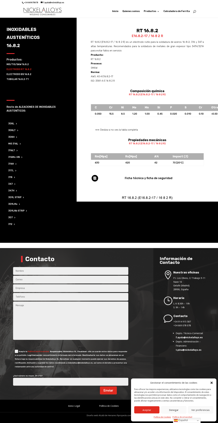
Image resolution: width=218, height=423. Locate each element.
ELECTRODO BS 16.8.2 (19, 74)
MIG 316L (13, 144)
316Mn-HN (14, 157)
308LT (12, 130)
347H (11, 191)
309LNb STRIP (16, 211)
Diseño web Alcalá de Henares (101, 415)
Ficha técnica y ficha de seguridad (148, 178)
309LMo (12, 204)
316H (11, 164)
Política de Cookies (162, 417)
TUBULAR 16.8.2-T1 (18, 79)
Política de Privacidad (38, 352)
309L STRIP (14, 197)
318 (10, 177)
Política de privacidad (182, 417)
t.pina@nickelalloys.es (188, 349)
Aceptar (147, 410)
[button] (211, 382)
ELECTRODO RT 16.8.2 (19, 69)
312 (10, 224)
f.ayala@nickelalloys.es (189, 337)
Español (183, 420)
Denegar (174, 410)
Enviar (108, 390)
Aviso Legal (74, 405)
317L (11, 171)
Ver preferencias (200, 410)
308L (11, 124)
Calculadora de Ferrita (176, 11)
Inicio (115, 11)
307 (10, 217)
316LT (11, 150)
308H (11, 137)
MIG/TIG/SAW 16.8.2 (18, 64)
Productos (150, 11)
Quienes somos (131, 11)
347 (10, 184)
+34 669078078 (31, 2)
